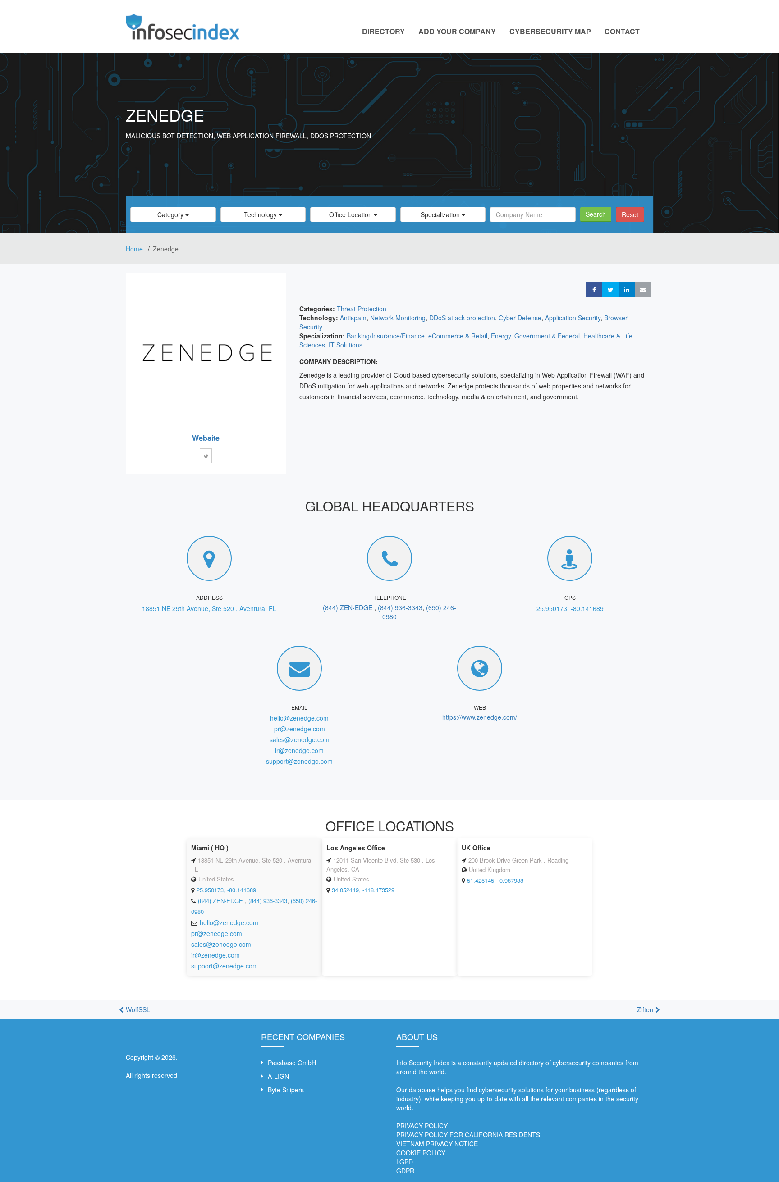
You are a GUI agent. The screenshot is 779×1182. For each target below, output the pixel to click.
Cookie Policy (420, 1152)
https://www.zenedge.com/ (479, 716)
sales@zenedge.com (300, 739)
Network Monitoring (398, 317)
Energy (501, 335)
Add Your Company (457, 31)
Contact (622, 31)
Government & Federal (547, 335)
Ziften (645, 1009)
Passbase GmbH (292, 1062)
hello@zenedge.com (299, 717)
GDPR (405, 1170)
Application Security (572, 317)
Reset (630, 214)
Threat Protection (361, 308)
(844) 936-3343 (400, 607)
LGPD (404, 1161)
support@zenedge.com (299, 761)
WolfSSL (138, 1009)
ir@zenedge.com (299, 750)
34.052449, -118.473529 (363, 889)
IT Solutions (345, 344)
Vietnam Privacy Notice (437, 1143)
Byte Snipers (286, 1089)
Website (206, 438)
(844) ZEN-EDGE (348, 607)
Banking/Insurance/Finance (386, 335)
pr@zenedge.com (299, 728)
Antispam (353, 317)
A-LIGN (278, 1076)
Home (135, 248)
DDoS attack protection (462, 317)
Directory (383, 31)
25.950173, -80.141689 (570, 608)
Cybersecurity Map (550, 31)
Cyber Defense (520, 317)
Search (596, 214)
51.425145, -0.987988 (495, 880)
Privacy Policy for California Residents (468, 1134)
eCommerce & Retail (457, 335)
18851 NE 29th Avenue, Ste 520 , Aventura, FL (209, 608)
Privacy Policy (422, 1125)
